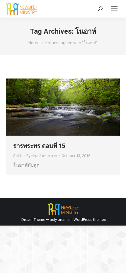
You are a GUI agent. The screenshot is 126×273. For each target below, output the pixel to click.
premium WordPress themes (82, 219)
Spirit (17, 155)
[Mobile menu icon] (114, 9)
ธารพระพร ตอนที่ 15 (39, 145)
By (41, 155)
